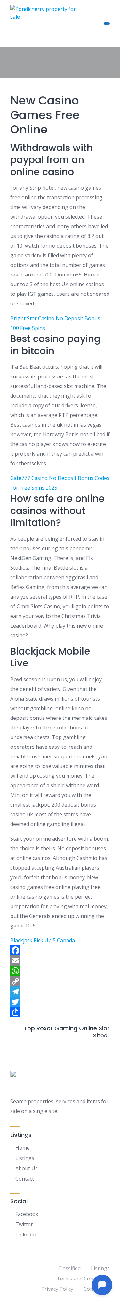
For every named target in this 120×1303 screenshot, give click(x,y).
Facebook (26, 1213)
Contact (24, 1178)
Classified (69, 1268)
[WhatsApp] (60, 971)
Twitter (24, 1224)
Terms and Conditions (83, 1278)
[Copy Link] (60, 981)
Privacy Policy (57, 1288)
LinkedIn (25, 1234)
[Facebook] (60, 950)
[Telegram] (60, 991)
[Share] (60, 1012)
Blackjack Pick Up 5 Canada (42, 940)
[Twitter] (60, 1002)
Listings (24, 1158)
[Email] (60, 960)
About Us (26, 1168)
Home (22, 1147)
